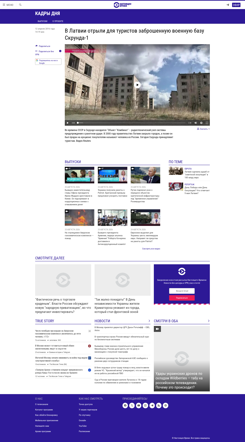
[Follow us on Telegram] (152, 405)
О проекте (57, 21)
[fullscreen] (207, 123)
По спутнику (84, 415)
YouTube (83, 425)
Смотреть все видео (151, 248)
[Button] (42, 46)
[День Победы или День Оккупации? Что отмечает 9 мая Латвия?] (176, 187)
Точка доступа (86, 404)
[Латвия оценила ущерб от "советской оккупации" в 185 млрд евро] (176, 171)
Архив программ (43, 431)
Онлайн (82, 420)
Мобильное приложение (46, 420)
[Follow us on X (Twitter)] (132, 405)
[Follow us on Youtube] (138, 405)
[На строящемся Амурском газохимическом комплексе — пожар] (79, 217)
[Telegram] (227, 5)
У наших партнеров (88, 409)
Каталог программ (44, 409)
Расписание (84, 431)
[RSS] (158, 405)
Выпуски (42, 21)
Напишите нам (42, 425)
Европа (188, 169)
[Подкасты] (165, 405)
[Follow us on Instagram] (145, 405)
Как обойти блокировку (46, 415)
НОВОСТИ (102, 321)
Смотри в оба (166, 321)
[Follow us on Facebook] (125, 405)
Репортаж (189, 184)
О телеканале (41, 404)
